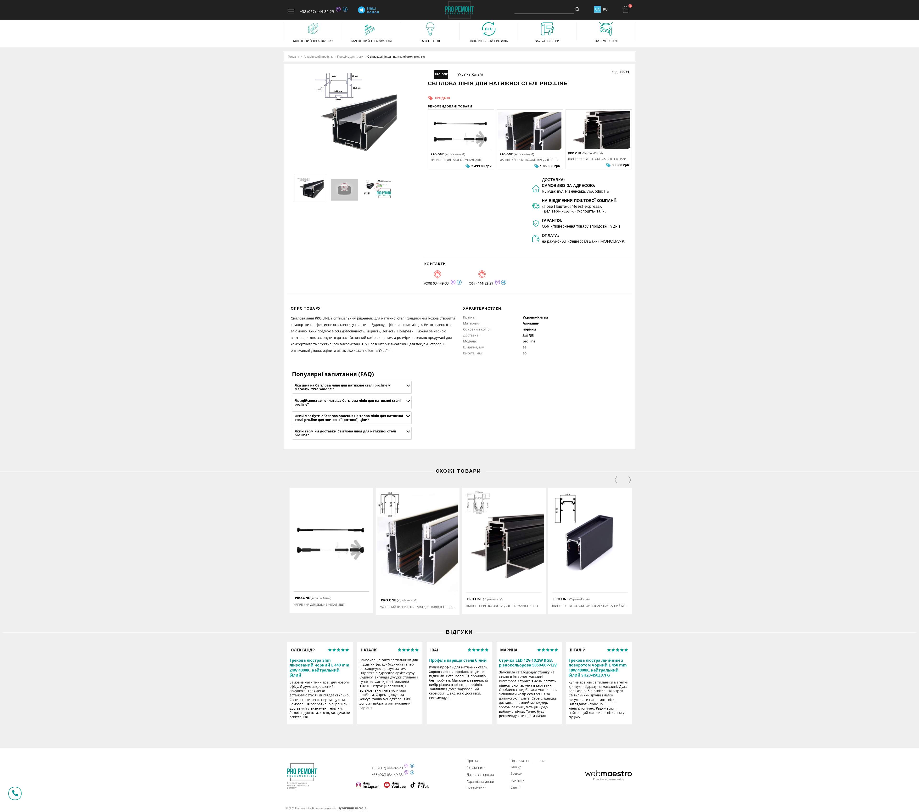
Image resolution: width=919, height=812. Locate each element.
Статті (514, 787)
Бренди (516, 773)
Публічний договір (352, 808)
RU (605, 9)
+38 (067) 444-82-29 (317, 11)
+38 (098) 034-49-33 (387, 775)
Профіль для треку (350, 56)
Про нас (473, 760)
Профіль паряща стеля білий (458, 660)
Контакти (517, 780)
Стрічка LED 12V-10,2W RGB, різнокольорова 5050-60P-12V (528, 663)
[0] (625, 9)
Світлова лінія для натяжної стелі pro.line (396, 56)
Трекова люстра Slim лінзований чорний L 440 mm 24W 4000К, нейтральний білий (319, 668)
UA (597, 9)
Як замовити (476, 767)
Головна (293, 56)
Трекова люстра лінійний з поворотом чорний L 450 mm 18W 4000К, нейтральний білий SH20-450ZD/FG (598, 668)
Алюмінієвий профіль (318, 56)
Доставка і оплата (480, 774)
